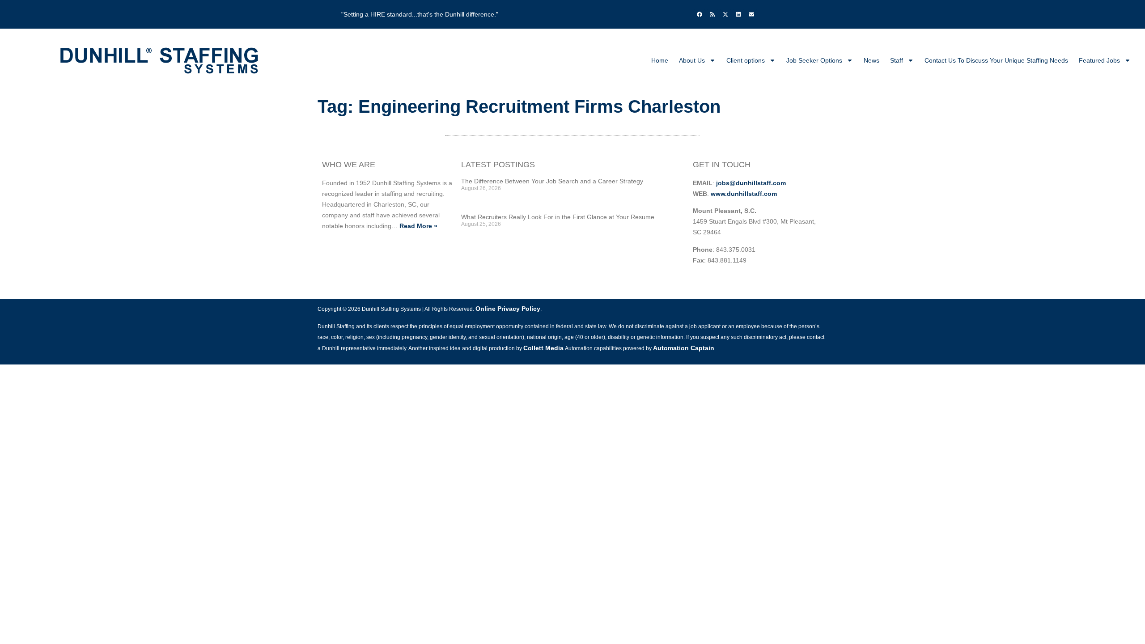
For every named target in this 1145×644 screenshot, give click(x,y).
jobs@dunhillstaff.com (751, 182)
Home (659, 60)
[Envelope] (751, 14)
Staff (896, 60)
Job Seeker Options (814, 60)
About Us (692, 60)
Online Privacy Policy (507, 308)
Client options (745, 60)
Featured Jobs (1099, 60)
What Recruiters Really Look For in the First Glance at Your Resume (557, 216)
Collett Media (543, 348)
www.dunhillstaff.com (744, 193)
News (871, 60)
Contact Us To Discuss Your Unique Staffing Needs (996, 60)
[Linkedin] (738, 14)
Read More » (418, 225)
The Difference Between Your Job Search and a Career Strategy (552, 181)
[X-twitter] (725, 14)
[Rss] (712, 14)
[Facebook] (699, 14)
